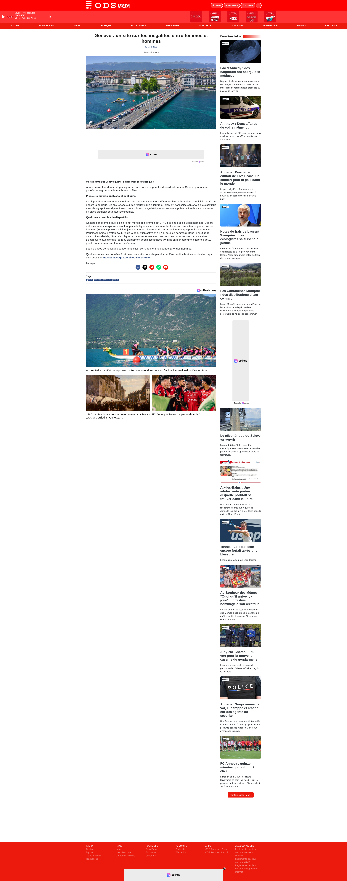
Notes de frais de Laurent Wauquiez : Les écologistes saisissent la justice (239, 237)
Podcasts (205, 25)
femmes (97, 280)
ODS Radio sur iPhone (216, 849)
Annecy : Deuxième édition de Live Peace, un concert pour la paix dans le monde (240, 177)
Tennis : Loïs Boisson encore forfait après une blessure (238, 550)
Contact (90, 849)
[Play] (3, 16)
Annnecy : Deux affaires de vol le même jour (238, 125)
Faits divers (138, 25)
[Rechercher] (259, 5)
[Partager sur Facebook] (137, 268)
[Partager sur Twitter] (144, 268)
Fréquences (92, 858)
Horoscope (270, 25)
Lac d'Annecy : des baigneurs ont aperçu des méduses (240, 71)
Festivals (331, 25)
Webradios (172, 25)
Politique (105, 25)
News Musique (123, 852)
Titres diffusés (93, 855)
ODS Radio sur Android (217, 852)
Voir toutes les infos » (240, 795)
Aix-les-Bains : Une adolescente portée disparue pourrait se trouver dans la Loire (236, 493)
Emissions (151, 852)
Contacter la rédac (125, 855)
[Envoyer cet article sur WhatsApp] (158, 268)
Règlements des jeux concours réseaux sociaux (245, 852)
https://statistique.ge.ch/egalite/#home (126, 257)
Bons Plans (46, 25)
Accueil (15, 25)
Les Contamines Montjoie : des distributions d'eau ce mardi (240, 294)
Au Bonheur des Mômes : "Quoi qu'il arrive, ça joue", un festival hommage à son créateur (240, 598)
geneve (90, 280)
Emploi (301, 25)
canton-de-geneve (110, 280)
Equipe (89, 852)
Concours (237, 25)
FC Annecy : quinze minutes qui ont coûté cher (237, 767)
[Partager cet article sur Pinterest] (151, 268)
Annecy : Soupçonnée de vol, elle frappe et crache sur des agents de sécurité (239, 709)
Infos (76, 25)
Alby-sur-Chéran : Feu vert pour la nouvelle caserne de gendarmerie (238, 655)
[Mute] (49, 17)
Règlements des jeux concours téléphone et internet (246, 868)
